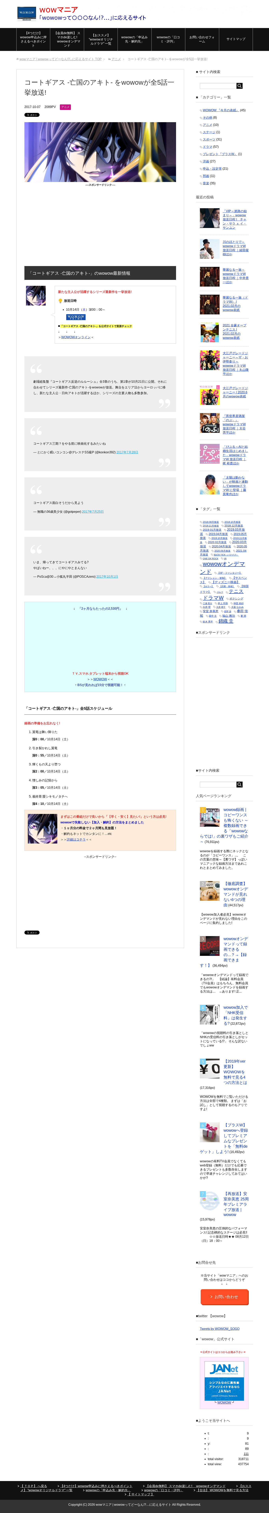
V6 (225, 558)
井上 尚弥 (223, 603)
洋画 (206, 161)
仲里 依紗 (239, 603)
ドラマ (207, 146)
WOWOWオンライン (76, 337)
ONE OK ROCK (210, 558)
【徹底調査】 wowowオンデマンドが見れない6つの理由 (236, 894)
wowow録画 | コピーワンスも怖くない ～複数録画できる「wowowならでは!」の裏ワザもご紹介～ (224, 825)
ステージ (209, 132)
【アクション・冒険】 (214, 578)
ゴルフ (220, 592)
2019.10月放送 (219, 538)
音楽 (206, 183)
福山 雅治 (228, 615)
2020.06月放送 (222, 550)
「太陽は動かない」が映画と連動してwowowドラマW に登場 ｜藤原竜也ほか (235, 486)
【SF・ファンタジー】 (229, 573)
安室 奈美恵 (210, 611)
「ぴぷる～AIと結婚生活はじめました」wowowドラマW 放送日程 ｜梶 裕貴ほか (235, 455)
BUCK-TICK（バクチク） (226, 555)
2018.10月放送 (232, 522)
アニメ (65, 107)
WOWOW (100, 679)
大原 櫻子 (220, 607)
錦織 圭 (226, 620)
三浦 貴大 (207, 603)
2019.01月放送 (212, 529)
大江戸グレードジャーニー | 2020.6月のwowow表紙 (235, 392)
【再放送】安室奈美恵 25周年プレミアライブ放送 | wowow (236, 1204)
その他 (207, 117)
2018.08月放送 (211, 522)
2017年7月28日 (127, 452)
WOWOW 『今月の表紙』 (221, 110)
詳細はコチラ (76, 839)
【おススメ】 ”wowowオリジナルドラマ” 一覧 (101, 39)
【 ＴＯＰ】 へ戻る (33, 1486)
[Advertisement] (100, 215)
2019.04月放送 (218, 534)
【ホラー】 (208, 586)
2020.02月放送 (217, 542)
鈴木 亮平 (208, 621)
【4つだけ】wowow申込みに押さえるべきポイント (33, 39)
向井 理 (207, 607)
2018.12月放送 (233, 525)
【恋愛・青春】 (227, 586)
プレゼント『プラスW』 (220, 154)
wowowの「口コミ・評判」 (168, 39)
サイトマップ (235, 39)
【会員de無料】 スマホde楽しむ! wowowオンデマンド (67, 39)
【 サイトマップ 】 (140, 1494)
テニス (236, 591)
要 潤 (243, 616)
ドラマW (213, 598)
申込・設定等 (212, 168)
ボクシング (236, 598)
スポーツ (209, 139)
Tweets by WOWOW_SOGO (219, 1328)
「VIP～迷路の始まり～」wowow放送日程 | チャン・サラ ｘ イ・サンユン (235, 219)
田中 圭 (213, 616)
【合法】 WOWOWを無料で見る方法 (222, 1490)
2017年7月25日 (93, 511)
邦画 (206, 176)
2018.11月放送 (211, 525)
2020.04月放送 (221, 546)
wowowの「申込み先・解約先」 (134, 39)
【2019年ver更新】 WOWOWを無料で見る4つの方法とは (235, 1072)
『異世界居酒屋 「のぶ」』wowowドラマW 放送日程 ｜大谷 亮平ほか (234, 424)
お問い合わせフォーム (202, 39)
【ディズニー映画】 (225, 582)
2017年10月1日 (107, 576)
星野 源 (227, 611)
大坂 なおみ (237, 607)
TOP (60, 59)
